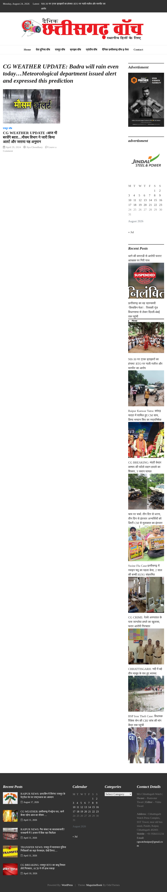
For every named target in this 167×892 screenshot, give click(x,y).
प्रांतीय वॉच (91, 49)
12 (140, 200)
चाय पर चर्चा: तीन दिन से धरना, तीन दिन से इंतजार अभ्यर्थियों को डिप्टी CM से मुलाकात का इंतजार (145, 518)
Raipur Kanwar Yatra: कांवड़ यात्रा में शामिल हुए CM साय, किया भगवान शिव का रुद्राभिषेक (144, 415)
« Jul (131, 232)
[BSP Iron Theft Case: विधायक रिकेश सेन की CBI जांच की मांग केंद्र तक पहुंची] (146, 745)
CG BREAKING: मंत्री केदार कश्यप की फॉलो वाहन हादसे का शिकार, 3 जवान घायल (144, 467)
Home (27, 49)
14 (150, 200)
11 (134, 200)
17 (129, 204)
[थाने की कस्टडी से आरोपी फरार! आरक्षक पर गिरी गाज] (146, 281)
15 (155, 200)
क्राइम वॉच (75, 49)
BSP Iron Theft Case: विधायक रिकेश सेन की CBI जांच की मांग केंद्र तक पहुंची (145, 721)
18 (134, 204)
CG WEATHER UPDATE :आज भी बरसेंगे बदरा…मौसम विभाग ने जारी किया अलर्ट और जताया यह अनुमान (30, 137)
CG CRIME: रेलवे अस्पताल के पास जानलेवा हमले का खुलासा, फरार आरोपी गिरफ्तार (145, 622)
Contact (138, 49)
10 (129, 200)
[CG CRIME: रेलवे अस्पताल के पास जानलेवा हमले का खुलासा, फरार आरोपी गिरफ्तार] (146, 646)
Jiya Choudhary (35, 147)
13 (145, 200)
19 (140, 204)
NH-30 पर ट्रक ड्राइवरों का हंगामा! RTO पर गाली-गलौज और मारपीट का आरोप (145, 364)
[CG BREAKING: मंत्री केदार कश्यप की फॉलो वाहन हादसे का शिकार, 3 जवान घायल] (146, 492)
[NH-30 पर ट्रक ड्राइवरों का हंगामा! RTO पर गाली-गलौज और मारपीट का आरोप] (146, 388)
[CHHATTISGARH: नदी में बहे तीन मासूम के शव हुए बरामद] (146, 694)
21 (150, 204)
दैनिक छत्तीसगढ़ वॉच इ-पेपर (115, 49)
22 (155, 204)
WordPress (67, 885)
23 (160, 204)
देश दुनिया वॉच (43, 49)
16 (160, 200)
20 (145, 204)
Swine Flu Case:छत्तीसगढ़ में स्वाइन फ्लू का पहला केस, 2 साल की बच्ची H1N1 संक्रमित (145, 570)
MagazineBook (94, 885)
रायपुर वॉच (60, 49)
